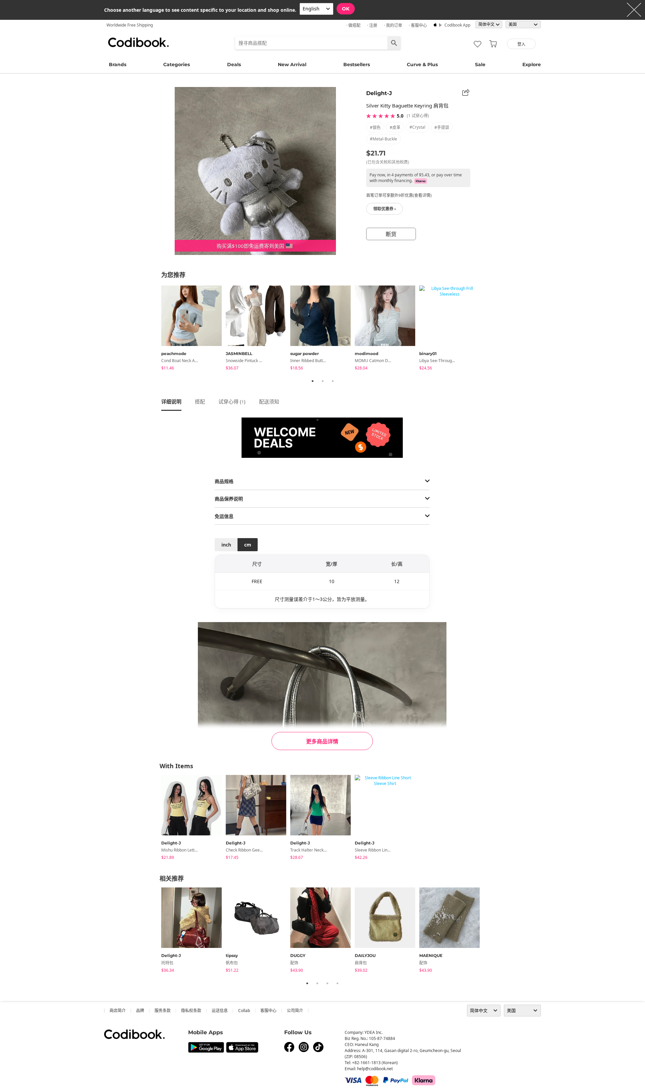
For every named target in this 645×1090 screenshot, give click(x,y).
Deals (234, 64)
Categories (176, 64)
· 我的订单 (393, 25)
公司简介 (295, 1010)
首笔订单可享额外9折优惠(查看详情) (399, 195)
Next (488, 329)
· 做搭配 (353, 25)
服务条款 (163, 1010)
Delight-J (379, 93)
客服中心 (268, 1010)
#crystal (417, 127)
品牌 (140, 1010)
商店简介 (118, 1010)
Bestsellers (356, 64)
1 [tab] (312, 381)
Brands (117, 64)
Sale (480, 64)
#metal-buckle (383, 139)
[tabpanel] (193, 329)
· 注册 (372, 25)
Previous (156, 329)
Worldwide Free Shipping (129, 25)
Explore (531, 64)
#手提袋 (441, 127)
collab (244, 1010)
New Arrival (292, 64)
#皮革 (395, 127)
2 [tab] (322, 381)
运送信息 (220, 1010)
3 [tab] (332, 381)
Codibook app (457, 25)
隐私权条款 (191, 1010)
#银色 (375, 127)
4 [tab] (337, 983)
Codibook (138, 42)
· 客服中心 (418, 25)
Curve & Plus (422, 64)
